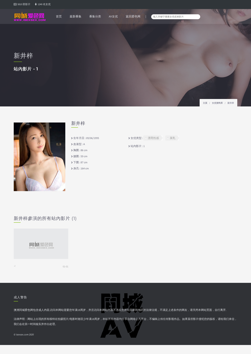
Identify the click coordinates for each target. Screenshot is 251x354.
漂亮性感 (153, 138)
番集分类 (95, 16)
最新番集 (75, 16)
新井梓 (230, 103)
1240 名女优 (44, 4)
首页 (59, 16)
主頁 (205, 103)
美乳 (172, 138)
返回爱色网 (133, 16)
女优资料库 (217, 103)
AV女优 (113, 16)
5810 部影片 (23, 4)
